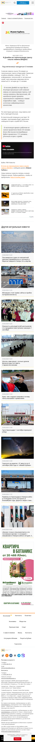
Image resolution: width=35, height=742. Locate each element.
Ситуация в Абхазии (10, 638)
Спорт (24, 627)
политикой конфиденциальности (10, 731)
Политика (28, 615)
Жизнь (5, 268)
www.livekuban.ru (5, 704)
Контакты (18, 615)
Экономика (12, 621)
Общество (6, 301)
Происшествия (29, 18)
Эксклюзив (6, 616)
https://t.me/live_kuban (17, 177)
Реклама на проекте (8, 660)
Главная (3, 18)
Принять (17, 739)
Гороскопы (7, 438)
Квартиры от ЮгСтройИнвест (23, 3)
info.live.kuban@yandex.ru (8, 668)
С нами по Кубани (9, 633)
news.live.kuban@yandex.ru (8, 678)
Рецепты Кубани (25, 638)
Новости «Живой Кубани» (15, 18)
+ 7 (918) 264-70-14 (6, 664)
